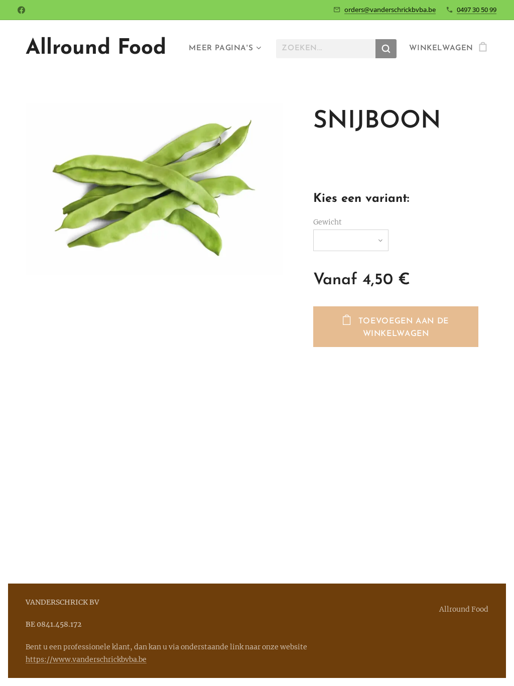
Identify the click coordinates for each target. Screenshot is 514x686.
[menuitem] (223, 48)
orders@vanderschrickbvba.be (390, 9)
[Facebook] (21, 10)
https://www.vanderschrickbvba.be (86, 659)
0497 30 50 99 (476, 9)
